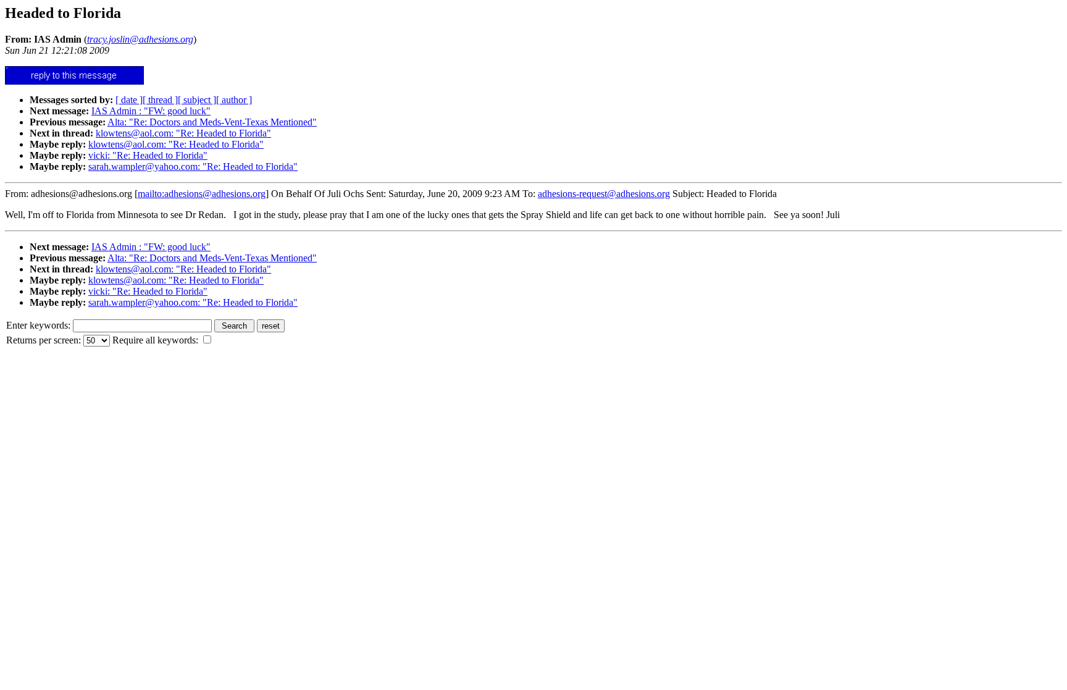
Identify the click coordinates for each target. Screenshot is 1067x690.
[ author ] (234, 100)
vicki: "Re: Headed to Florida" (147, 155)
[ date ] (129, 100)
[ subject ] (197, 100)
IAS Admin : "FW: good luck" (151, 111)
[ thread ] (160, 100)
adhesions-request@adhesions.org (604, 193)
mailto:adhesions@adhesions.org (202, 193)
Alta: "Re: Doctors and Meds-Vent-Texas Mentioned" (212, 122)
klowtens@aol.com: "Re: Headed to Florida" (183, 133)
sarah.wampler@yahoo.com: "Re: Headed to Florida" (193, 166)
